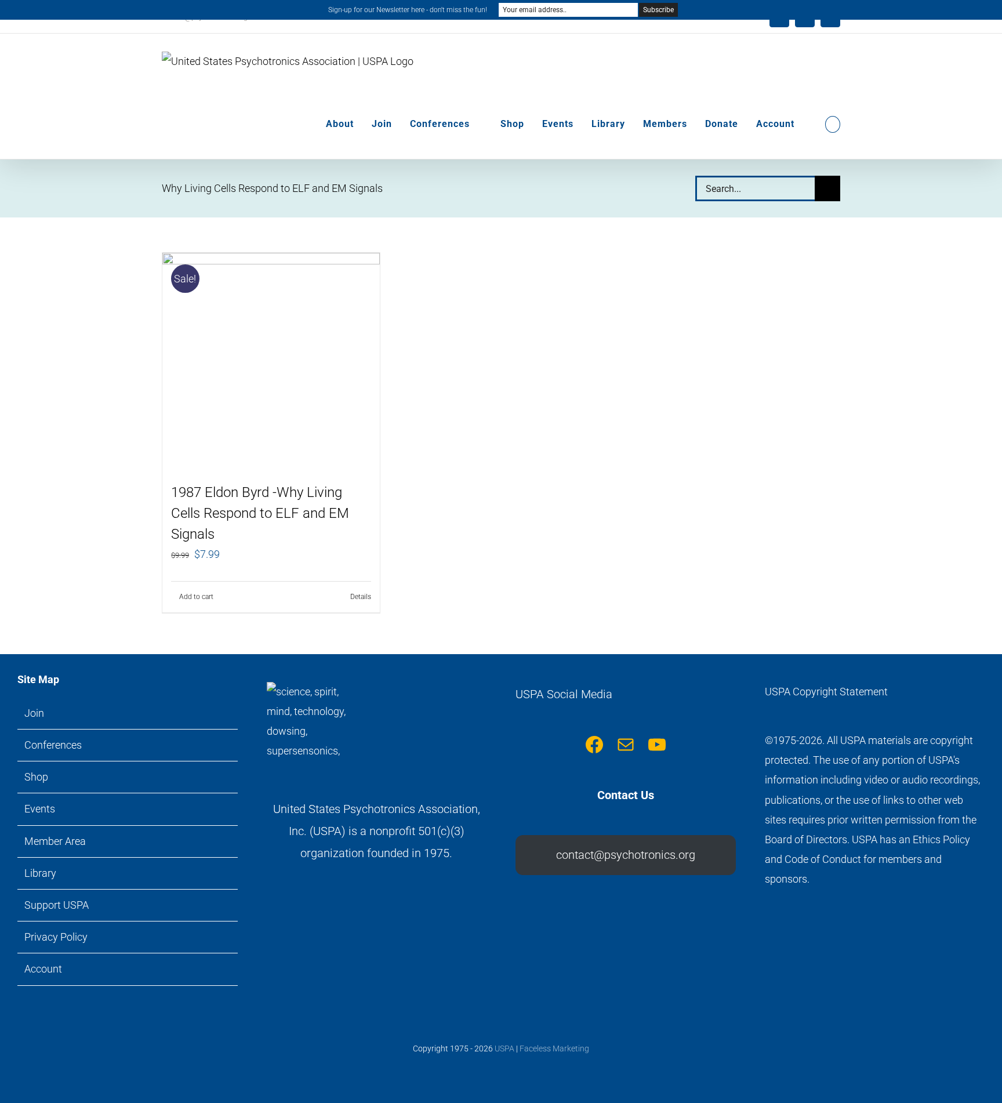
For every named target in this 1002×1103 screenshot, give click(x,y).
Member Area (55, 841)
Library (40, 873)
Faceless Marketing (554, 1048)
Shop (36, 777)
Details (360, 597)
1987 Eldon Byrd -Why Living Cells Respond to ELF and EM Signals (260, 513)
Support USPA (56, 905)
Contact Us (625, 795)
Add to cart (196, 597)
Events (39, 809)
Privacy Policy (56, 937)
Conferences (53, 745)
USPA (504, 1048)
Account (43, 969)
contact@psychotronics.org (625, 855)
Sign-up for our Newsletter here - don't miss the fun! (407, 10)
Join (34, 713)
